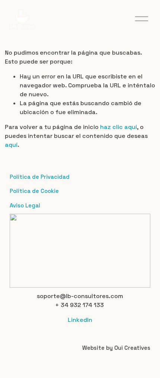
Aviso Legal (25, 205)
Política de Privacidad (40, 176)
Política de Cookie (34, 190)
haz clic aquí (118, 127)
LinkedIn (80, 320)
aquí (11, 145)
